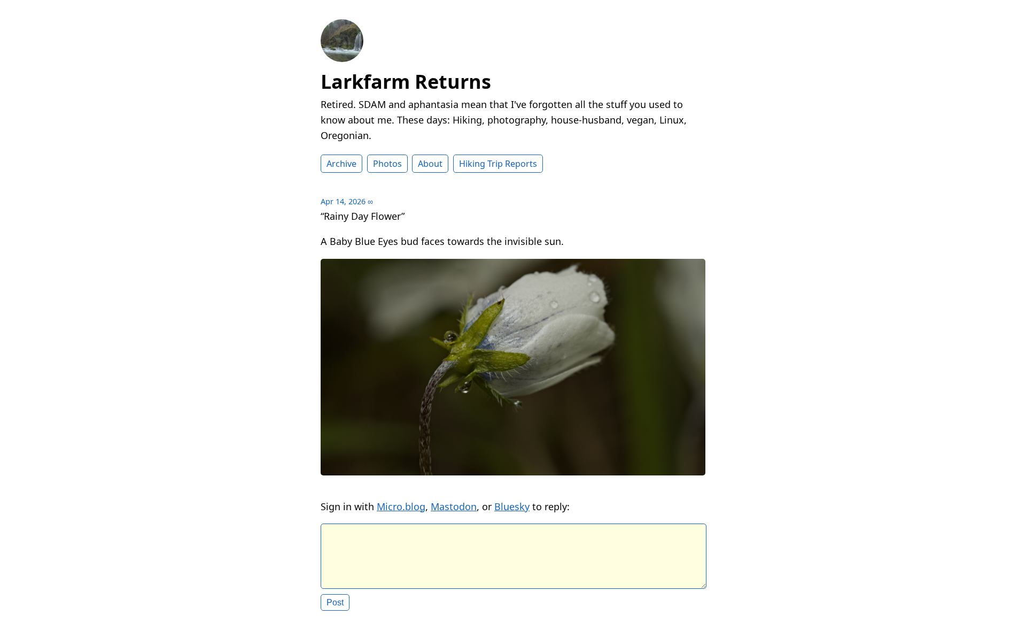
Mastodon (454, 506)
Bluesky (512, 506)
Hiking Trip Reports (498, 164)
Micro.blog (401, 506)
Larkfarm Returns (406, 81)
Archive (341, 164)
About (430, 164)
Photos (387, 164)
